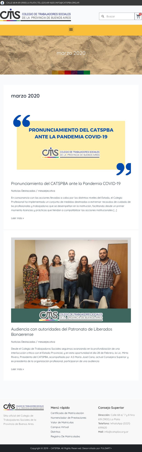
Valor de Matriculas (62, 422)
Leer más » (17, 218)
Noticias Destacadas (23, 190)
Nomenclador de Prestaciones (68, 417)
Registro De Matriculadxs (65, 436)
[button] (71, 29)
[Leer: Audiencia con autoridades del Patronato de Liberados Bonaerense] (71, 279)
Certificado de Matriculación (67, 413)
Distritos (55, 431)
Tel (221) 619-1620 (45, 2)
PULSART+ (106, 448)
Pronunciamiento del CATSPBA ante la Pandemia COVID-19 (66, 183)
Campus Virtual (60, 427)
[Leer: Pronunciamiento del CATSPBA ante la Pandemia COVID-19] (71, 145)
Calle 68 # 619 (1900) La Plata (21, 2)
